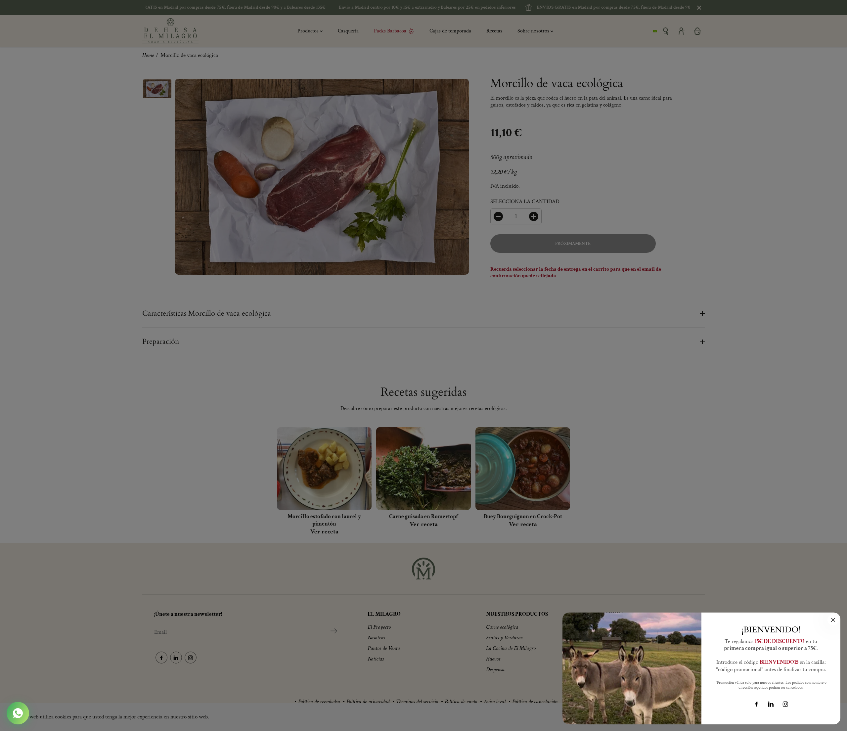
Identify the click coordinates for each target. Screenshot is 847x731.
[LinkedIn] (771, 704)
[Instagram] (785, 704)
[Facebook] (756, 704)
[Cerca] (833, 620)
